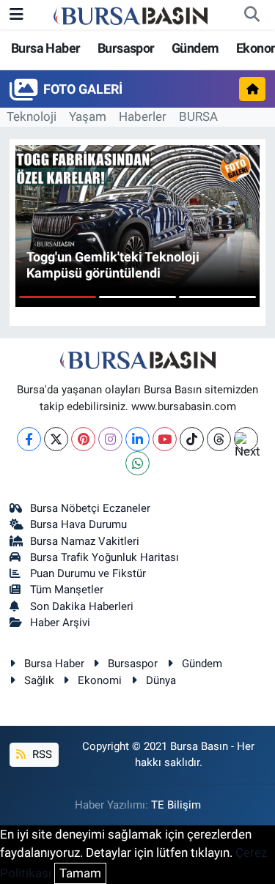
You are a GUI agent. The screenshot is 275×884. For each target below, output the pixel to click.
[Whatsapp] (137, 463)
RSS (40, 754)
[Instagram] (110, 439)
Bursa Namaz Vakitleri (84, 541)
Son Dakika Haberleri (81, 606)
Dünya (161, 680)
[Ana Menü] (16, 14)
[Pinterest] (83, 439)
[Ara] (251, 14)
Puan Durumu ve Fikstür (88, 573)
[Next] (246, 439)
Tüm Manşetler (66, 589)
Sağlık (39, 680)
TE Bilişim (176, 804)
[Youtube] (165, 439)
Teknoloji (31, 116)
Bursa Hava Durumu (78, 524)
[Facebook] (29, 439)
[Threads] (219, 439)
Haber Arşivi (60, 622)
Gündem (195, 48)
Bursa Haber (45, 48)
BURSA (198, 116)
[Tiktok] (192, 439)
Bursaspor (126, 48)
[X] (56, 439)
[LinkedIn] (137, 439)
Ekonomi (100, 680)
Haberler (142, 116)
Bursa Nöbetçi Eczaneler (90, 508)
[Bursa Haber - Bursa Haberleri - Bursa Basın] (131, 14)
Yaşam (87, 116)
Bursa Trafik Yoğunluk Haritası (104, 557)
